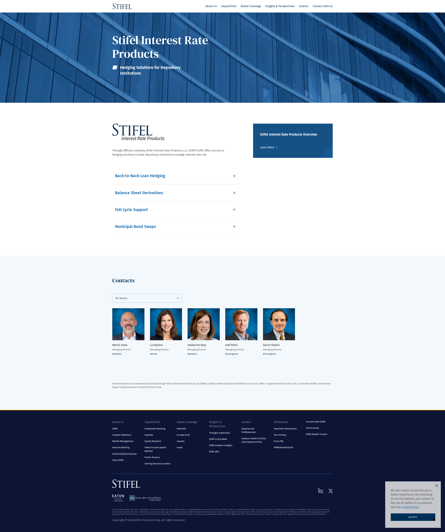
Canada (180, 441)
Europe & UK (183, 435)
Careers (303, 6)
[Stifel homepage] (122, 6)
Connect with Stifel (315, 421)
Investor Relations (121, 435)
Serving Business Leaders (158, 463)
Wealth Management (123, 441)
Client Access (312, 428)
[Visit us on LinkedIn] (320, 490)
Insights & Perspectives (280, 6)
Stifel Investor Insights (220, 445)
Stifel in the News (218, 439)
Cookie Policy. (410, 507)
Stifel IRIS (214, 451)
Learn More (267, 147)
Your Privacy (280, 435)
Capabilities (228, 6)
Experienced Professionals (248, 430)
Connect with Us (323, 6)
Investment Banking (155, 428)
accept (413, 517)
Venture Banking (121, 447)
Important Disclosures (285, 428)
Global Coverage (251, 6)
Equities (149, 435)
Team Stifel (118, 460)
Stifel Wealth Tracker (316, 434)
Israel (180, 447)
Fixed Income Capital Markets (155, 449)
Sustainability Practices (124, 454)
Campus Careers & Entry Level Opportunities (253, 440)
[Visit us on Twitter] (331, 491)
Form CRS (278, 441)
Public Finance (152, 457)
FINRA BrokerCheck (283, 447)
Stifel (115, 428)
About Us (211, 6)
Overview (181, 428)
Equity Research (153, 441)
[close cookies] (436, 485)
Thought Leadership (219, 433)
